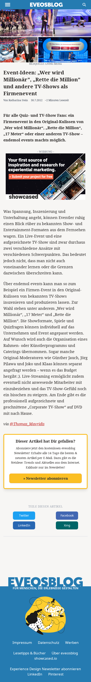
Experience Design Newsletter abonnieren (45, 668)
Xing (67, 525)
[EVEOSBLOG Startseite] (46, 5)
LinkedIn (24, 525)
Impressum (22, 642)
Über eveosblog (65, 653)
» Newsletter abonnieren (45, 478)
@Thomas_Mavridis (27, 423)
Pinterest (55, 674)
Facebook (67, 515)
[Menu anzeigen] (7, 5)
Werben (72, 642)
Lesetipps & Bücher (29, 653)
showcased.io (45, 658)
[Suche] (84, 4)
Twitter (24, 515)
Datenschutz (48, 642)
